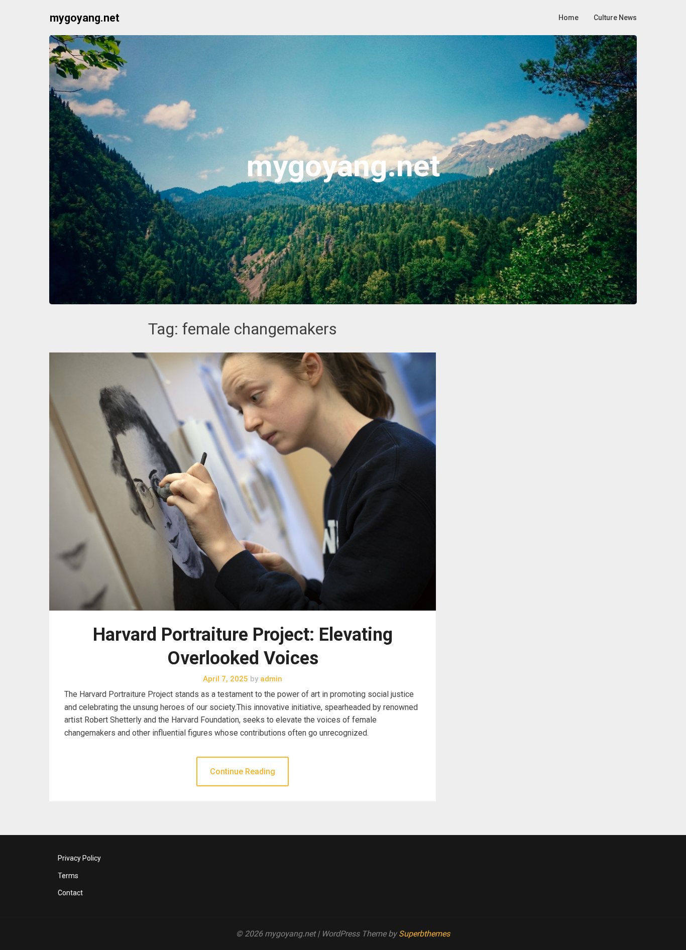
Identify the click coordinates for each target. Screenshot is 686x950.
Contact (70, 893)
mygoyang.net (85, 18)
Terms (68, 876)
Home (568, 18)
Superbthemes (424, 933)
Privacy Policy (79, 858)
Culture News (615, 18)
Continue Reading (242, 771)
